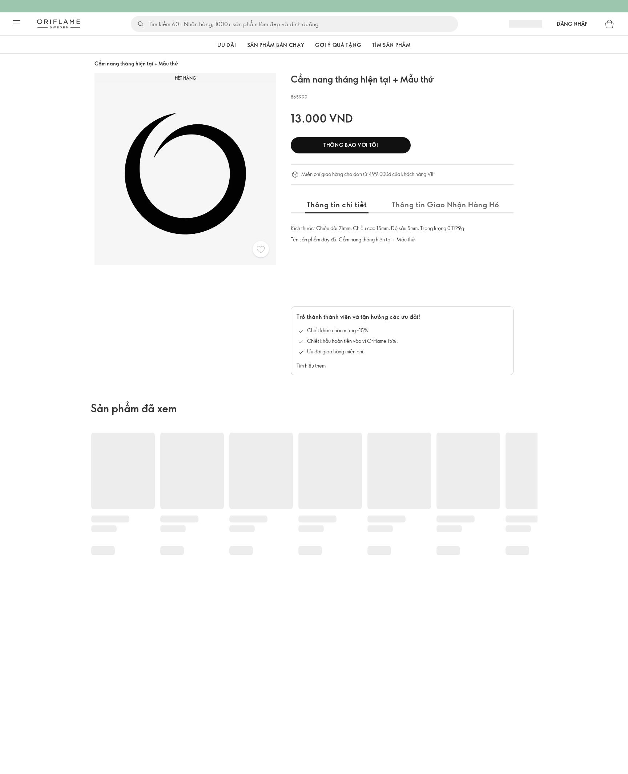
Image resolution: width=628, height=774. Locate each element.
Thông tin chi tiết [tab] (337, 204)
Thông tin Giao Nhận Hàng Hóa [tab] (448, 204)
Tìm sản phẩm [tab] (391, 44)
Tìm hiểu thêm (311, 365)
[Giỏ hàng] (609, 24)
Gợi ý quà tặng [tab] (338, 44)
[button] (197, 45)
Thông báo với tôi (350, 144)
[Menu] (17, 24)
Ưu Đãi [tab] (226, 44)
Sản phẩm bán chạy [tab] (276, 44)
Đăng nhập (572, 23)
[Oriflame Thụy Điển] (58, 23)
